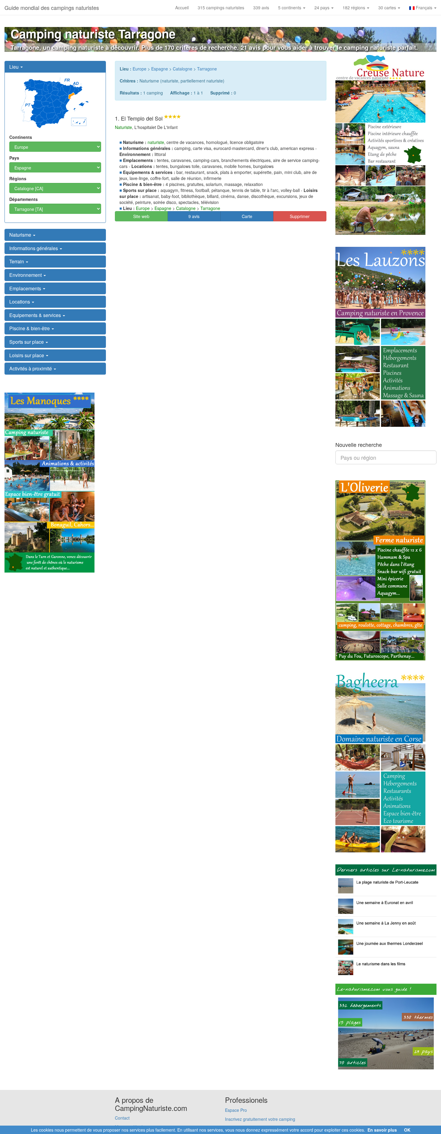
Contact (122, 1118)
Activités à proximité (31, 368)
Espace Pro (236, 1110)
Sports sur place (27, 341)
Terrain (17, 261)
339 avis (261, 7)
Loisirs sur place (27, 355)
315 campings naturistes (221, 7)
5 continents (290, 7)
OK (407, 1130)
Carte (247, 216)
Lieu (14, 66)
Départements (23, 199)
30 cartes (387, 7)
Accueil (182, 7)
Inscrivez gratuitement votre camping (260, 1119)
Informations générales (34, 248)
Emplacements (25, 288)
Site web (141, 216)
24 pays (322, 7)
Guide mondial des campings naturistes (51, 7)
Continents (20, 137)
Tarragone (207, 69)
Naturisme (20, 234)
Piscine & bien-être (30, 328)
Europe (139, 69)
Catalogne (182, 69)
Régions (17, 178)
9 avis (194, 216)
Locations (20, 301)
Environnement (26, 274)
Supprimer (300, 216)
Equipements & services (35, 315)
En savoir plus (382, 1130)
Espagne (159, 69)
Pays (14, 158)
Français (424, 7)
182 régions (354, 7)
